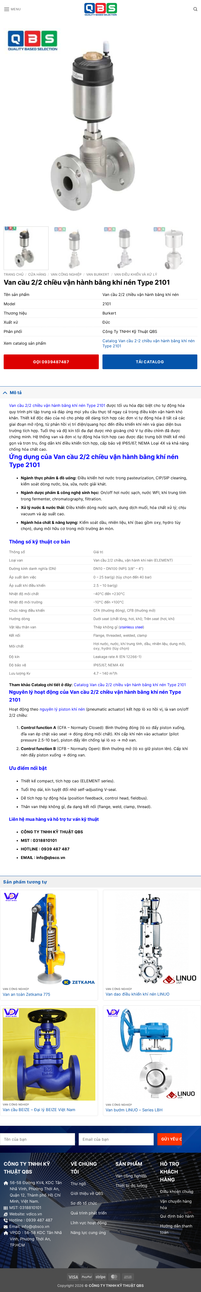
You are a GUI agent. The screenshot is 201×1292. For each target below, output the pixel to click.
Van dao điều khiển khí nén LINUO (137, 994)
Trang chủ (14, 274)
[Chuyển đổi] (5, 392)
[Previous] (13, 125)
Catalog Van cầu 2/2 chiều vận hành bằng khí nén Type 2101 (130, 684)
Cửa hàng (37, 274)
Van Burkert (97, 274)
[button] (12, 9)
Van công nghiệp (66, 274)
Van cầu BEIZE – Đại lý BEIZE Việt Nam (39, 1109)
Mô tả (16, 392)
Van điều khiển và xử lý (135, 274)
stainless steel (131, 627)
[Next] (187, 125)
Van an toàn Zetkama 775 (26, 994)
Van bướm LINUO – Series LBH (134, 1109)
